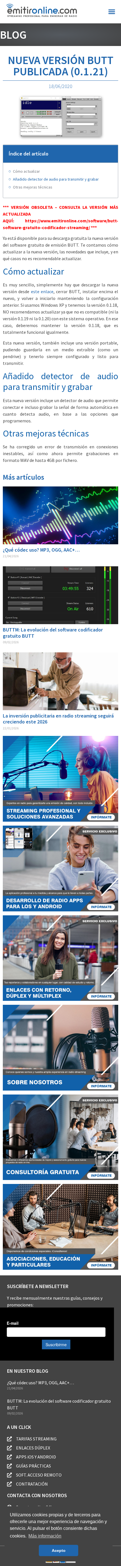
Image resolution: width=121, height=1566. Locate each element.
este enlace (42, 291)
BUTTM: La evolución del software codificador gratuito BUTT (53, 632)
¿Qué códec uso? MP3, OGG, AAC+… (41, 550)
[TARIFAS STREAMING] (9, 1438)
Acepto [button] (59, 1550)
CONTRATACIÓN (32, 1484)
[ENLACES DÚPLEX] (9, 1448)
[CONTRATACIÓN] (9, 1484)
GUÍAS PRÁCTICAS (33, 1466)
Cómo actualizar (26, 171)
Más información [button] (44, 1536)
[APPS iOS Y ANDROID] (9, 1457)
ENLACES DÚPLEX (33, 1448)
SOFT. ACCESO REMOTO (39, 1475)
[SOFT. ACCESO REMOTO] (9, 1475)
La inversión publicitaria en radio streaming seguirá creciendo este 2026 (58, 718)
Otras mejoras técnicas (32, 187)
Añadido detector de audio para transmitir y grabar (56, 179)
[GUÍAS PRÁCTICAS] (9, 1466)
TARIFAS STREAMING (36, 1439)
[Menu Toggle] (111, 11)
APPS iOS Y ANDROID (36, 1457)
